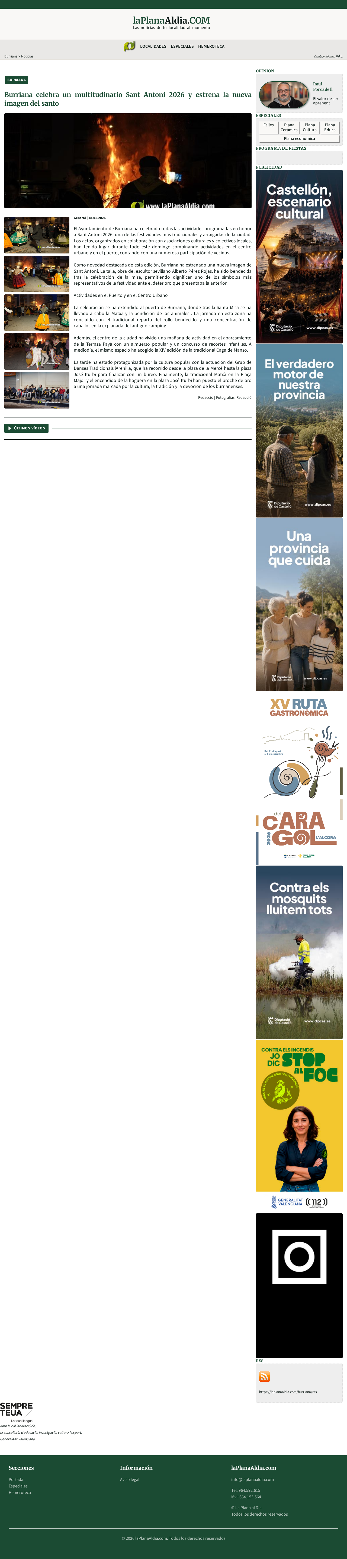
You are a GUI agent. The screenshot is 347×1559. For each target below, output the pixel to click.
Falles (269, 125)
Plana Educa (330, 127)
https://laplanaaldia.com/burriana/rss (288, 1391)
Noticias (27, 56)
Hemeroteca (211, 46)
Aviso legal (129, 1480)
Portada (16, 1480)
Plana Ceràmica (289, 127)
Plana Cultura (310, 127)
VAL (339, 56)
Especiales (182, 46)
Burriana (11, 56)
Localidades (153, 46)
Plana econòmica (299, 139)
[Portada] (129, 46)
